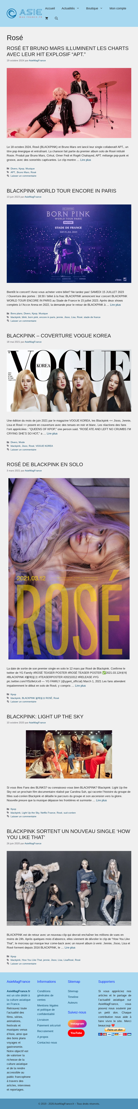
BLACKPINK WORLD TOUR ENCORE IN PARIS (61, 191)
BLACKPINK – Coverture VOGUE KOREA (59, 335)
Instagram (77, 1023)
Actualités (68, 8)
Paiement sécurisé (49, 1025)
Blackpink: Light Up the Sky (45, 716)
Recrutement (45, 1031)
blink (24, 317)
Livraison (43, 1019)
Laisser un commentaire (23, 175)
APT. (13, 172)
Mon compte (118, 8)
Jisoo (67, 317)
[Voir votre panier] (46, 18)
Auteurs (73, 1002)
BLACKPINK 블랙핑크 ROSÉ (37, 698)
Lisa (73, 317)
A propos (42, 1036)
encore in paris (47, 317)
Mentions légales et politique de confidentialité (47, 1010)
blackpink (16, 317)
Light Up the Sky (30, 812)
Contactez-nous (47, 1042)
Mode (22, 442)
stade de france (92, 317)
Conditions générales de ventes (45, 995)
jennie (60, 317)
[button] (56, 18)
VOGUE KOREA (44, 446)
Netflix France (48, 812)
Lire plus (85, 159)
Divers (14, 168)
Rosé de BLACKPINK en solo (45, 464)
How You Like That (32, 960)
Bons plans (16, 313)
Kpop (21, 168)
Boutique (92, 8)
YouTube (76, 1033)
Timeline (73, 997)
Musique (30, 168)
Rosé (33, 172)
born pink (33, 317)
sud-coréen (70, 812)
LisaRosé (69, 960)
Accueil (50, 8)
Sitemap (73, 991)
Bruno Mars (23, 172)
